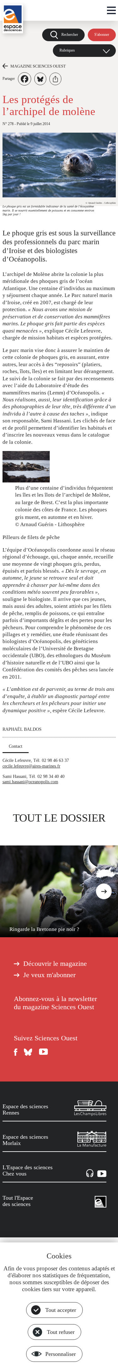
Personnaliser (60, 1354)
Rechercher (69, 34)
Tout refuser (61, 1332)
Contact (15, 746)
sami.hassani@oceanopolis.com (30, 781)
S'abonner (101, 34)
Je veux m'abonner (49, 975)
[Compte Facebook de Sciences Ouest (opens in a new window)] (16, 1052)
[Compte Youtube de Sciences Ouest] (43, 1052)
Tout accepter (60, 1310)
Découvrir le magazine (55, 963)
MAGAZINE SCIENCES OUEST (38, 66)
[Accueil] (13, 18)
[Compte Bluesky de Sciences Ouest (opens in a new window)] (28, 1052)
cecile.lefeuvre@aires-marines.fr (31, 765)
